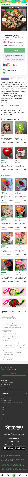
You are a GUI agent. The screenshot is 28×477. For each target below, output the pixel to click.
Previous (4, 20)
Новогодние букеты (8, 354)
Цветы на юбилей (7, 331)
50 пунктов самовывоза (8, 389)
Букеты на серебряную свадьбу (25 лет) (12, 325)
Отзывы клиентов (6, 398)
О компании (5, 393)
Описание (5, 78)
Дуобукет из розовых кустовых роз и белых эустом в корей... (6, 225)
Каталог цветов (6, 419)
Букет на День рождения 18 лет (10, 316)
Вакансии (3, 407)
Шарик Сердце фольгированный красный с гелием (7, 167)
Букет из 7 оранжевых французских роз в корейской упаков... (20, 225)
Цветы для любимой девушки (10, 347)
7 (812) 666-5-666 (10, 369)
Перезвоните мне (14, 373)
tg (18, 441)
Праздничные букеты (8, 350)
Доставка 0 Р (9, 10)
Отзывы (13, 78)
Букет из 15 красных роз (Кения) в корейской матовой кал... (20, 198)
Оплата (20, 78)
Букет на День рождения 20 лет (10, 336)
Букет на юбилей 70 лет (8, 333)
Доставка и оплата (6, 400)
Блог (2, 405)
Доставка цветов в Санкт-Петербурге (12, 352)
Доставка (4, 380)
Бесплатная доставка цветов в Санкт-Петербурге (12, 328)
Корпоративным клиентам (8, 395)
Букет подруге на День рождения (11, 320)
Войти (2, 414)
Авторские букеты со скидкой (10, 343)
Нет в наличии (14, 50)
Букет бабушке (6, 340)
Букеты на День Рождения (9, 338)
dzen (15, 441)
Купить (4, 142)
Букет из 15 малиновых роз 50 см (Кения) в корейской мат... (6, 279)
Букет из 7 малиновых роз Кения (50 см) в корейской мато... (7, 198)
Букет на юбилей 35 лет (8, 318)
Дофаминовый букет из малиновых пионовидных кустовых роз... (20, 279)
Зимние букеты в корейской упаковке (12, 323)
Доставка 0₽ (19, 189)
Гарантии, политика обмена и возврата (11, 402)
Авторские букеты (7, 359)
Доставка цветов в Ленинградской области (13, 345)
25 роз (21, 45)
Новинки (22, 347)
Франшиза (4, 412)
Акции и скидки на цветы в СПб (10, 357)
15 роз (16, 45)
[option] (13, 18)
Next (24, 20)
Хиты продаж (19, 350)
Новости (3, 409)
